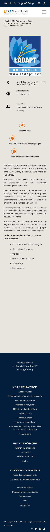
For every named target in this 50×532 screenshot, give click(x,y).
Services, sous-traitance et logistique (25, 144)
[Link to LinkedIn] (11, 3)
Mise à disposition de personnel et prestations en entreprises (25, 428)
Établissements (26, 24)
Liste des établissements (25, 475)
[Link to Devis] (39, 3)
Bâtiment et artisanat (25, 400)
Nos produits (25, 434)
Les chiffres (25, 452)
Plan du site (25, 496)
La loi (25, 461)
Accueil (16, 24)
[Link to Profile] (44, 3)
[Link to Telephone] (24, 3)
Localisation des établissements (25, 479)
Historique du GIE (25, 456)
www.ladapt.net (23, 94)
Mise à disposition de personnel (25, 157)
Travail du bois (25, 413)
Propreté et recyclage (25, 405)
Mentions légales (25, 487)
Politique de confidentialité (25, 492)
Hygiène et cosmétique (25, 422)
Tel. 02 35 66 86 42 (25, 370)
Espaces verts (25, 392)
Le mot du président (25, 448)
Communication (25, 418)
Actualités (25, 505)
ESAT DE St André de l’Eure (18, 21)
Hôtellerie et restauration (25, 409)
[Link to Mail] (6, 3)
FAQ (25, 500)
